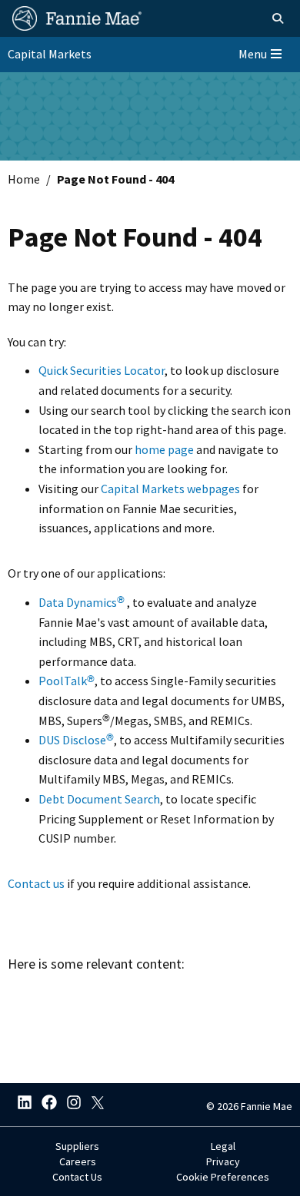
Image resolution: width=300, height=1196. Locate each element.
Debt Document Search (99, 799)
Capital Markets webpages (170, 488)
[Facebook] (44, 1104)
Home (24, 179)
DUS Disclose (76, 739)
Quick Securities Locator (101, 370)
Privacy (223, 1161)
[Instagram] (69, 1104)
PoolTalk (66, 680)
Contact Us (77, 1177)
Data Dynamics (81, 602)
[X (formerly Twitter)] (94, 1104)
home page (164, 449)
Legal (223, 1146)
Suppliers (77, 1146)
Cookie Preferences (222, 1177)
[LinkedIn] (20, 1104)
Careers (77, 1161)
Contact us (36, 883)
